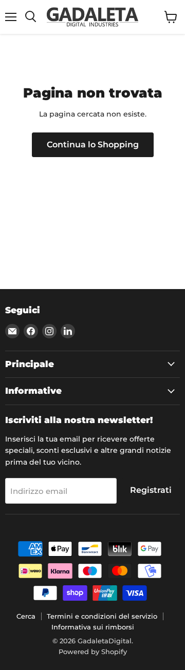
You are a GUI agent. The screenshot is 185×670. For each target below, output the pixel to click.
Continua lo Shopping (93, 144)
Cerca (25, 616)
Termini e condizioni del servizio (102, 616)
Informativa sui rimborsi (92, 627)
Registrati (151, 490)
